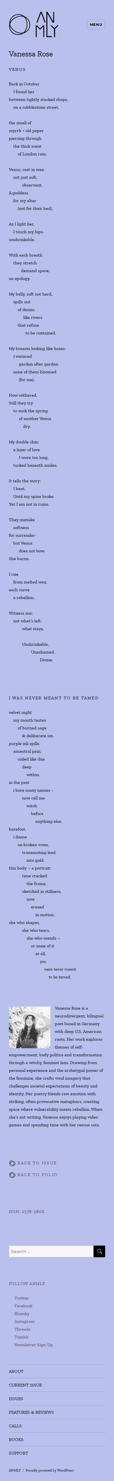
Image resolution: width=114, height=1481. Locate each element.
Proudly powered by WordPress (50, 1470)
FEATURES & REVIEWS (31, 1412)
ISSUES (16, 1398)
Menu (96, 24)
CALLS (15, 1425)
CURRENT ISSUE (25, 1385)
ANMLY (15, 1470)
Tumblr (21, 1337)
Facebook (23, 1305)
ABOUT (16, 1371)
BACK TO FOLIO (37, 1174)
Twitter (21, 1298)
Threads (22, 1329)
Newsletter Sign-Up (33, 1344)
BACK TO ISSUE (36, 1163)
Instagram (24, 1321)
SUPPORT (18, 1453)
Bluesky (21, 1313)
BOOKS (16, 1439)
